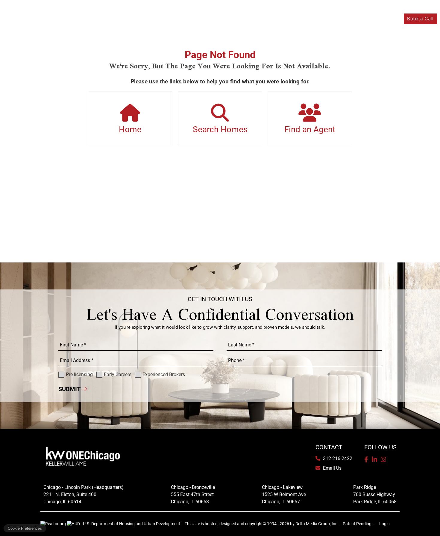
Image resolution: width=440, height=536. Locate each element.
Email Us (332, 468)
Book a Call (420, 19)
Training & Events (319, 19)
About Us (357, 19)
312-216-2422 (337, 458)
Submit (70, 389)
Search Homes (220, 129)
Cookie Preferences (25, 528)
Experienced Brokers (104, 19)
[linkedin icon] (374, 459)
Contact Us (387, 19)
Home (130, 129)
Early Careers (58, 19)
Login (384, 523)
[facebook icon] (366, 459)
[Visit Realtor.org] (53, 523)
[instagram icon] (383, 459)
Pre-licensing (21, 19)
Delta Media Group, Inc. (317, 523)
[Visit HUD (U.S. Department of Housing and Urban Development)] (123, 523)
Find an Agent (309, 129)
